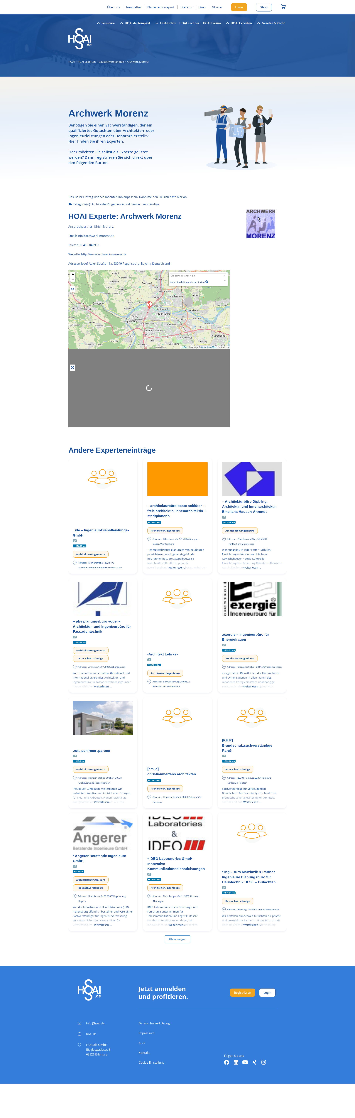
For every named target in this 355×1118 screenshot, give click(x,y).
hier (179, 197)
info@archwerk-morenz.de (95, 236)
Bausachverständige (111, 61)
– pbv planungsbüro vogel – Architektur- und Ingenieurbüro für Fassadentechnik (102, 626)
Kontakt (144, 1053)
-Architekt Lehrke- (162, 654)
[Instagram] (263, 1062)
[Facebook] (226, 1062)
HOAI (71, 61)
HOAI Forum (212, 23)
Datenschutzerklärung (154, 1023)
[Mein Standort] (206, 282)
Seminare (108, 23)
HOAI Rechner (189, 23)
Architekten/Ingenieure (108, 204)
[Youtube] (245, 1062)
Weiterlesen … (177, 567)
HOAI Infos (168, 23)
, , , (125, 264)
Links (202, 7)
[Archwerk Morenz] (149, 304)
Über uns (113, 7)
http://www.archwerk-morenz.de (103, 254)
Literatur (186, 7)
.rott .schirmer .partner (91, 751)
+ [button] (73, 274)
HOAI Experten (241, 23)
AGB (142, 1043)
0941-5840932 (89, 245)
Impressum (147, 1033)
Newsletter (133, 7)
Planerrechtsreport (160, 7)
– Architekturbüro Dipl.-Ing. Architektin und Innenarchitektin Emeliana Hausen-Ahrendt (249, 507)
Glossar (217, 7)
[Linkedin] (236, 1062)
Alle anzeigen (177, 939)
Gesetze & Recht (273, 23)
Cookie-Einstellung (151, 1062)
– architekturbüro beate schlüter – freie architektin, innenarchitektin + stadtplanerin (176, 511)
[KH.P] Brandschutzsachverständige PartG (247, 745)
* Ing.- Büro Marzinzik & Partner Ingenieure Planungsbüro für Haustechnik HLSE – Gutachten (249, 877)
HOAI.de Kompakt (137, 23)
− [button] (73, 279)
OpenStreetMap (208, 347)
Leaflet (184, 347)
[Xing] (254, 1062)
